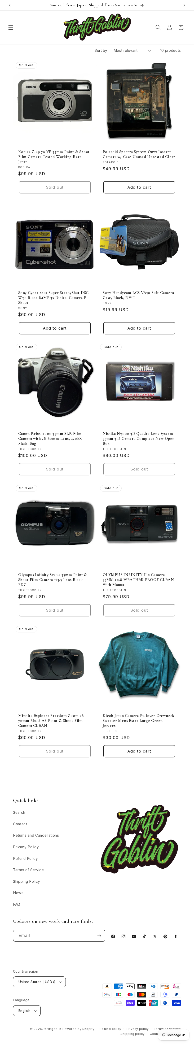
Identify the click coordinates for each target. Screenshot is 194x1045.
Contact (20, 824)
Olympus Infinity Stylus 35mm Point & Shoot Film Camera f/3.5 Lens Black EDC (52, 579)
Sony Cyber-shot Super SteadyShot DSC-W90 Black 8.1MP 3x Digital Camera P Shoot (54, 297)
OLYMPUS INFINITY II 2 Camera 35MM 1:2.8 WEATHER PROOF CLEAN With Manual (138, 579)
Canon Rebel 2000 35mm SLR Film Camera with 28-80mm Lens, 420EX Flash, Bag (50, 438)
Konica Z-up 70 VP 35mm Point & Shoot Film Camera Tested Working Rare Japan (54, 156)
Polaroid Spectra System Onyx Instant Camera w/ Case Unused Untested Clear (139, 154)
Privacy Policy (26, 847)
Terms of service (167, 1029)
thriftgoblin (52, 1029)
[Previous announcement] (9, 5)
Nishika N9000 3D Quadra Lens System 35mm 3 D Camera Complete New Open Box (139, 438)
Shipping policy (132, 1034)
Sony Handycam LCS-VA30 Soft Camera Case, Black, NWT (138, 295)
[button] (11, 27)
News (18, 893)
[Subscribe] (99, 936)
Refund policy (110, 1029)
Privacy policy (138, 1029)
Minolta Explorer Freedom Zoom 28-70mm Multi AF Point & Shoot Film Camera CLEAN (51, 720)
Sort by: (101, 50)
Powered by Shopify (78, 1029)
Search (19, 812)
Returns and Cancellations (36, 835)
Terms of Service (28, 870)
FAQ (16, 904)
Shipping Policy (26, 881)
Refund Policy (25, 858)
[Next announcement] (184, 5)
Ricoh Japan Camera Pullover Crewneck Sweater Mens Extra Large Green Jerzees (138, 720)
